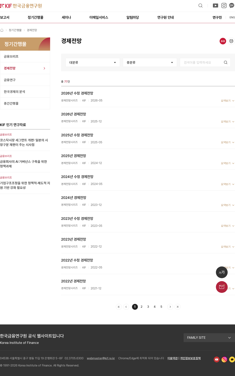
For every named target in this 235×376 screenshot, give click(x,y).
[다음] (170, 307)
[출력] (231, 41)
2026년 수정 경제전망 (77, 93)
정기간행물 (15, 30)
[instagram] (223, 5)
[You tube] (217, 359)
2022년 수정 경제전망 (77, 260)
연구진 (217, 17)
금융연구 (10, 80)
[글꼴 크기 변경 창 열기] (222, 272)
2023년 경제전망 (73, 239)
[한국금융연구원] (21, 6)
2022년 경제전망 (73, 281)
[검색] (200, 5)
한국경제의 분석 (14, 92)
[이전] (126, 307)
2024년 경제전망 (73, 197)
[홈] (2, 30)
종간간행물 (11, 103)
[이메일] (222, 287)
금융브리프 (11, 56)
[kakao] (231, 5)
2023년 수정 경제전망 (77, 218)
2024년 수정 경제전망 (77, 177)
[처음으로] (119, 307)
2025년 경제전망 (73, 156)
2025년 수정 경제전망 (77, 135)
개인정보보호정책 (190, 358)
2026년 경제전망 (73, 114)
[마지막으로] (177, 307)
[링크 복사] (223, 41)
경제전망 (10, 68)
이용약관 (172, 358)
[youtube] (215, 5)
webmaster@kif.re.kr (101, 358)
